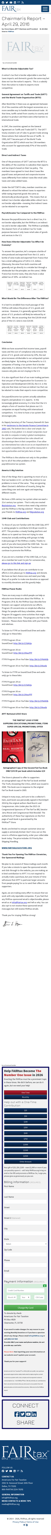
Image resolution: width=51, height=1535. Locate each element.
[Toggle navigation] (45, 9)
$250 (26, 1127)
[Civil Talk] (18, 2)
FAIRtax (11, 9)
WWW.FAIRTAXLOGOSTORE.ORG (17, 848)
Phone (7, 1260)
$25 (25, 1110)
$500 (26, 1133)
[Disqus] (25, 966)
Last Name (9, 1196)
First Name (9, 1186)
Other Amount (26, 1161)
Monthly (25, 1097)
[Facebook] (3, 2)
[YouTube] (11, 2)
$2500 (25, 1156)
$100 (26, 1122)
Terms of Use (32, 1522)
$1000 (25, 1144)
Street (7, 1207)
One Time (26, 1092)
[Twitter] (7, 2)
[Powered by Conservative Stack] (27, 1525)
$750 (26, 1139)
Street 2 (12, 1218)
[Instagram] (15, 2)
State (6, 1239)
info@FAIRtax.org (36, 1336)
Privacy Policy (19, 1522)
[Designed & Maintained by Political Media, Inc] (24, 1525)
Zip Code (8, 1249)
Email (6, 1270)
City (5, 1228)
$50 (25, 1116)
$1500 (25, 1150)
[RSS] (23, 2)
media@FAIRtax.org (11, 1504)
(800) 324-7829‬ (12, 1339)
